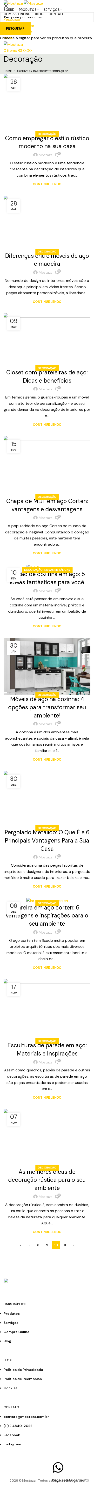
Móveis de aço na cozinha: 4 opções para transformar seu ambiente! (47, 707)
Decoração (47, 134)
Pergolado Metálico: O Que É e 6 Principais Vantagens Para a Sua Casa (47, 840)
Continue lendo (47, 184)
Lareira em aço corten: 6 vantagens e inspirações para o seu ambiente (47, 915)
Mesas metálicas (57, 570)
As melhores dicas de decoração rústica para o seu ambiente (47, 1180)
